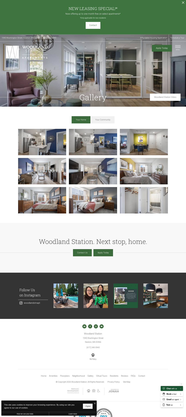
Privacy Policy (114, 382)
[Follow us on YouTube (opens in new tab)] (84, 326)
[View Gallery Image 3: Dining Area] (144, 142)
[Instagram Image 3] (125, 296)
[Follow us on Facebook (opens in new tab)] (90, 326)
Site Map (126, 382)
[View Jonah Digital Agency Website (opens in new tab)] (114, 391)
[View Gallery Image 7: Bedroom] (42, 200)
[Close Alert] (183, 3)
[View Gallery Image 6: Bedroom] (144, 171)
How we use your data (25, 414)
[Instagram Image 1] (66, 296)
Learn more (72, 414)
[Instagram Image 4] (155, 296)
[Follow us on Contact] (102, 326)
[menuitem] (44, 376)
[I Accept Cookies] (95, 404)
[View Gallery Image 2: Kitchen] (93, 142)
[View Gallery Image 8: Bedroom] (93, 200)
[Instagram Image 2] (95, 296)
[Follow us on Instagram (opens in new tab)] (96, 326)
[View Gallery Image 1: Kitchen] (42, 142)
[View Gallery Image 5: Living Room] (93, 171)
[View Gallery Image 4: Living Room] (42, 171)
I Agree (88, 406)
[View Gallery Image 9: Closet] (144, 200)
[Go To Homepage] (27, 52)
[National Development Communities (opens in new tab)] (73, 393)
